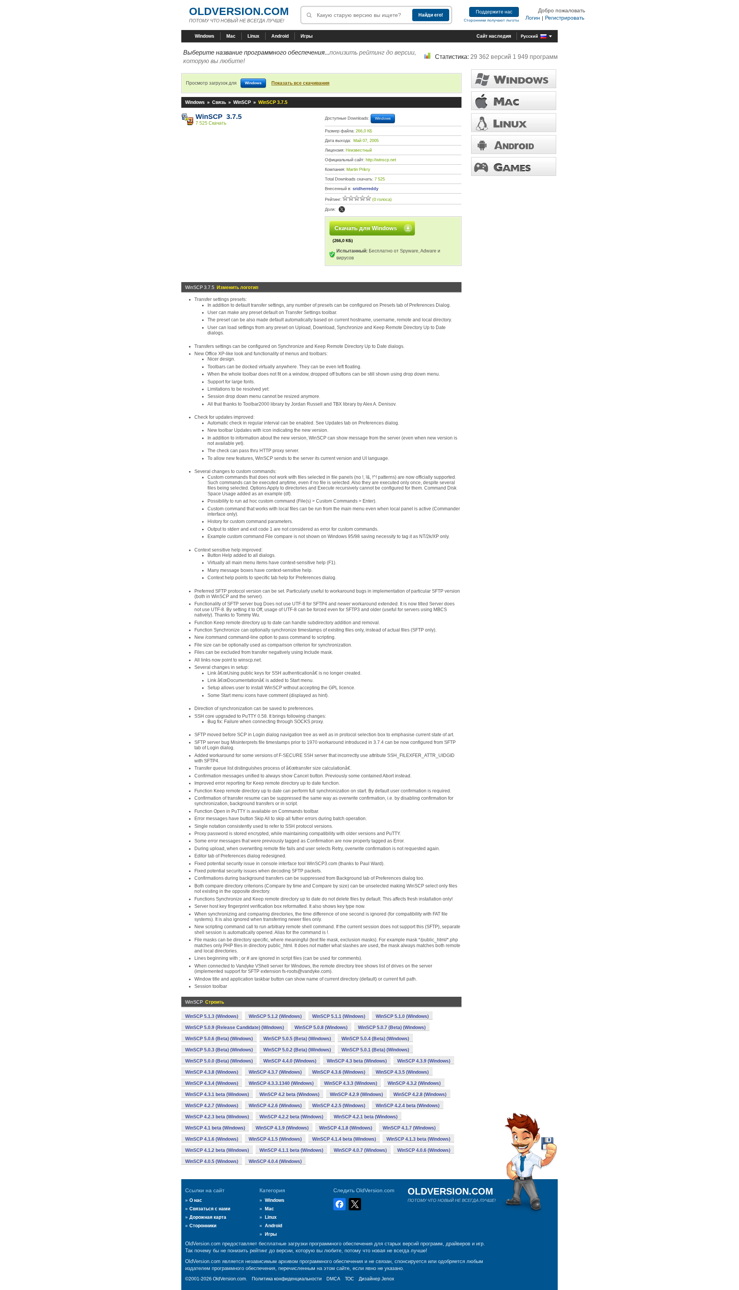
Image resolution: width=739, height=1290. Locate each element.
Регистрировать (564, 18)
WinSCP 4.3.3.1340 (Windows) (281, 1083)
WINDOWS (513, 78)
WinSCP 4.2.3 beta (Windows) (217, 1117)
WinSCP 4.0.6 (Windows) (423, 1150)
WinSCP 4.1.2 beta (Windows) (217, 1150)
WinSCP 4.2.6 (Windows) (275, 1105)
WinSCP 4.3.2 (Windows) (414, 1083)
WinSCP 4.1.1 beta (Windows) (291, 1150)
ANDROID (513, 144)
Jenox (387, 1279)
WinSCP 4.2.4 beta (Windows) (408, 1105)
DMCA (333, 1279)
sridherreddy (365, 188)
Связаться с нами (209, 1208)
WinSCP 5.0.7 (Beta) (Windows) (392, 1027)
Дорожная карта (207, 1217)
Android (280, 36)
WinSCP (242, 102)
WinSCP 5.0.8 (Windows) (321, 1027)
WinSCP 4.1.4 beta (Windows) (344, 1139)
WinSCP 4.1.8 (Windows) (345, 1128)
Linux (253, 36)
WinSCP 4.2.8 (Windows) (419, 1094)
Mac (231, 36)
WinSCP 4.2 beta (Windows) (289, 1094)
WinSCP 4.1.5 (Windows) (275, 1139)
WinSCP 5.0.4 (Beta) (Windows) (375, 1038)
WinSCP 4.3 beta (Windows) (357, 1061)
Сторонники (202, 1225)
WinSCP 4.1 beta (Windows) (215, 1128)
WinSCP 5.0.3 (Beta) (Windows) (219, 1050)
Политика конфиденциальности (287, 1279)
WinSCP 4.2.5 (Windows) (338, 1105)
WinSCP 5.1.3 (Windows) (211, 1016)
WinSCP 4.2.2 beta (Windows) (291, 1117)
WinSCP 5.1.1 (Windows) (338, 1016)
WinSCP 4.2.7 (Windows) (211, 1105)
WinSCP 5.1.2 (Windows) (275, 1016)
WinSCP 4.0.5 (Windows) (211, 1161)
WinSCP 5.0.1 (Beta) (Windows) (375, 1050)
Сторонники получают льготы (491, 20)
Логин (532, 18)
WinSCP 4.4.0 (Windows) (289, 1061)
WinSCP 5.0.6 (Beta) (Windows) (219, 1038)
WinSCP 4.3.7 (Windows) (275, 1072)
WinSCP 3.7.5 (219, 116)
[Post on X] (342, 209)
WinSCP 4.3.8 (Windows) (211, 1072)
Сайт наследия (494, 36)
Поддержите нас (494, 12)
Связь (219, 102)
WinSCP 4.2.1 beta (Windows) (366, 1117)
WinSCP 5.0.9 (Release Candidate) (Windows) (234, 1027)
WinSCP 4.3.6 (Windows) (338, 1072)
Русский (529, 36)
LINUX (513, 122)
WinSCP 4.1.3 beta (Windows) (418, 1139)
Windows (204, 36)
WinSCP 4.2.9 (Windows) (356, 1094)
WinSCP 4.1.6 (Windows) (211, 1139)
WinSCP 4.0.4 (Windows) (275, 1161)
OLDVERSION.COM (239, 11)
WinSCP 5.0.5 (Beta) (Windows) (297, 1038)
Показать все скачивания (300, 83)
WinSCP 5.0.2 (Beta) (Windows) (297, 1050)
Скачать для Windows (365, 228)
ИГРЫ (513, 166)
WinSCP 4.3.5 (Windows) (402, 1072)
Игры (307, 36)
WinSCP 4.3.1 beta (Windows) (217, 1094)
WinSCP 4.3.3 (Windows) (350, 1083)
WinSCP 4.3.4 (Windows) (211, 1083)
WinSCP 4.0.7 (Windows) (360, 1150)
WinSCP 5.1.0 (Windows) (402, 1016)
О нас (195, 1200)
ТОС (349, 1279)
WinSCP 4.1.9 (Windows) (282, 1128)
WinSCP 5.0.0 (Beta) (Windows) (219, 1061)
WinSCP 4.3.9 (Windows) (423, 1061)
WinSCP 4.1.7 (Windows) (409, 1128)
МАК (513, 100)
